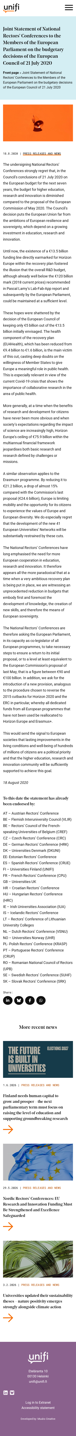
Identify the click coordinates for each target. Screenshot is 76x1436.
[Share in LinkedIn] (8, 1000)
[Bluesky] (12, 1392)
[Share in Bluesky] (19, 1000)
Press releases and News (42, 153)
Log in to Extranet (38, 1402)
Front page (11, 73)
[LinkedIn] (5, 1392)
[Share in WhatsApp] (41, 1000)
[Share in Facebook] (30, 1000)
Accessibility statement (38, 1408)
